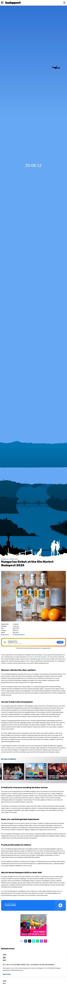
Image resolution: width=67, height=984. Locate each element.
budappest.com (5, 559)
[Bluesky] (33, 941)
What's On (15, 630)
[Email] (45, 941)
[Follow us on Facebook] (60, 905)
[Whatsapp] (37, 941)
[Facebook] (25, 941)
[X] (29, 941)
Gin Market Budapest (19, 635)
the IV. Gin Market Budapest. (38, 657)
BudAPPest (13, 2)
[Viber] (41, 941)
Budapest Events (14, 559)
